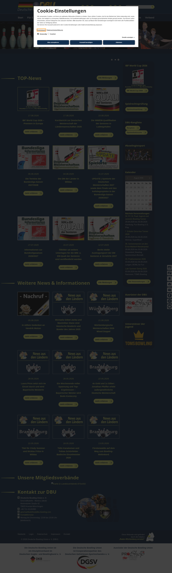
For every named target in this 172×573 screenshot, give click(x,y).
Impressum (41, 30)
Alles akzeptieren (53, 42)
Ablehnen (119, 42)
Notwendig (43, 34)
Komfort (53, 34)
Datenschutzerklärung (55, 30)
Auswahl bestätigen (86, 42)
